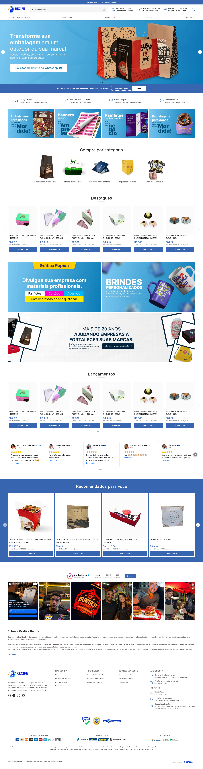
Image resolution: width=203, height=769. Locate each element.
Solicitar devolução (126, 678)
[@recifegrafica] (70, 576)
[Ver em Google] (13, 446)
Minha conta (59, 675)
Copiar (139, 88)
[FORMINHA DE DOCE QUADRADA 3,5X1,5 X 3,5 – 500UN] (117, 220)
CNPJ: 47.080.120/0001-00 (53, 762)
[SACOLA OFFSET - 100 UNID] (172, 516)
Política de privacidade (95, 678)
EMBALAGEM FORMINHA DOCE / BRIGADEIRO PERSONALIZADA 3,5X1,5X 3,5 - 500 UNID (146, 238)
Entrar (171, 11)
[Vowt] (184, 761)
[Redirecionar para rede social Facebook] (13, 695)
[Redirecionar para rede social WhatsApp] (18, 695)
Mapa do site (123, 682)
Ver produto (23, 249)
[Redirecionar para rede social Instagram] (9, 695)
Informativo (59, 686)
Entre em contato (125, 675)
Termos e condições (94, 682)
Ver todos (100, 431)
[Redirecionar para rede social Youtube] (23, 695)
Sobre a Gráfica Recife (95, 675)
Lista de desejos (61, 682)
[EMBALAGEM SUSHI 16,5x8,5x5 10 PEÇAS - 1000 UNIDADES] (125, 516)
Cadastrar (181, 11)
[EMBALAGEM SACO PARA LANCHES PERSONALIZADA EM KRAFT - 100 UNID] (78, 516)
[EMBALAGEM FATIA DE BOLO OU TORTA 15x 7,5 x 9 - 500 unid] (86, 220)
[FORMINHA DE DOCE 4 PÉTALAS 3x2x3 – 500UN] (180, 220)
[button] (73, 2)
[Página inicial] (16, 9)
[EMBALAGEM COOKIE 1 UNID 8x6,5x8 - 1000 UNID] (23, 220)
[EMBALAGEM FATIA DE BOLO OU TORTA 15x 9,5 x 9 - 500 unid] (54, 220)
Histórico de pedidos (63, 678)
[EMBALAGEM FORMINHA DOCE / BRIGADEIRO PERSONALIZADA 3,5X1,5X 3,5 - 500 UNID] (148, 220)
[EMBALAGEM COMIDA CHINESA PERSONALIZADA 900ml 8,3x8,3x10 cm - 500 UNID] (31, 516)
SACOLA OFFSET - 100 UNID (160, 540)
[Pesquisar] (103, 9)
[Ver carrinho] (193, 9)
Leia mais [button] (15, 463)
